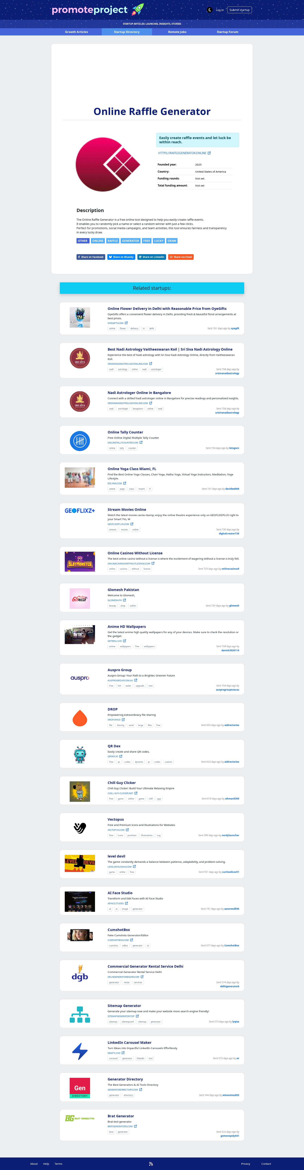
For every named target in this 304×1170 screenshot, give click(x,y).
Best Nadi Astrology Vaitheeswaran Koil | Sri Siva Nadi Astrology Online (170, 349)
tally (122, 448)
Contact (266, 1163)
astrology (122, 369)
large (140, 725)
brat (111, 1131)
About (34, 1163)
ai (110, 908)
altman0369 (232, 798)
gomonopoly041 (230, 1135)
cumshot (113, 945)
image (125, 908)
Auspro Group (120, 669)
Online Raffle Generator (152, 111)
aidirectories (231, 725)
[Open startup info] (79, 316)
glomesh (234, 605)
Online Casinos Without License (135, 553)
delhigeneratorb (229, 986)
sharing (120, 725)
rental (126, 982)
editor (125, 945)
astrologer (156, 369)
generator (130, 241)
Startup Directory (127, 32)
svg (158, 835)
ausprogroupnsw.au (227, 689)
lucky (158, 241)
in (144, 328)
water (128, 685)
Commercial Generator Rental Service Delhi (145, 966)
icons (120, 835)
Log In (220, 10)
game (121, 798)
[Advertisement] (152, 78)
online (97, 241)
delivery (134, 328)
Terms (58, 1163)
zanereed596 (231, 908)
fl (150, 488)
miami (142, 488)
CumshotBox (119, 929)
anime (112, 646)
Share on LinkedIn (153, 257)
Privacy (245, 1163)
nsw (151, 685)
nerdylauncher (230, 835)
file (110, 725)
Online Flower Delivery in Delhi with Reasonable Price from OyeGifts (167, 308)
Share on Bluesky (123, 257)
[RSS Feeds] (151, 1164)
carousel (113, 1058)
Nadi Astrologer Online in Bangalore (139, 392)
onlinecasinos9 (230, 568)
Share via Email (183, 257)
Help (46, 1163)
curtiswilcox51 (230, 872)
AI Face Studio (120, 892)
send (131, 725)
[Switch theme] (210, 10)
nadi (111, 369)
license (147, 568)
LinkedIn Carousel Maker (129, 1042)
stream (112, 529)
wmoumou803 (231, 1095)
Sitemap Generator (124, 1005)
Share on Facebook (92, 257)
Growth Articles (76, 32)
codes (127, 761)
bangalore (138, 408)
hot (119, 685)
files (150, 725)
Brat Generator (121, 1116)
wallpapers (125, 646)
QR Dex (114, 746)
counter (132, 448)
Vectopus (116, 819)
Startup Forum (227, 32)
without (135, 568)
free (146, 241)
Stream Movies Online (127, 509)
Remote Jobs (177, 32)
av (237, 1058)
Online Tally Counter (125, 432)
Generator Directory (125, 1079)
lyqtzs (235, 1021)
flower (123, 328)
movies (124, 529)
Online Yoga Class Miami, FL (132, 468)
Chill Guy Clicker (122, 782)
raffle (113, 241)
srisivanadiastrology (227, 373)
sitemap (113, 1021)
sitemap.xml (128, 1021)
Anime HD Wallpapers (127, 626)
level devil (116, 856)
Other (83, 241)
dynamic (139, 761)
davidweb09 (232, 488)
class (131, 488)
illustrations (147, 835)
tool (151, 1058)
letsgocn (234, 448)
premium (132, 835)
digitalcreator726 (229, 533)
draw (172, 241)
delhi (151, 328)
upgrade (140, 685)
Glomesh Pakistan (123, 589)
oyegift (235, 328)
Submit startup (240, 10)
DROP (113, 709)
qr (119, 761)
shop (123, 605)
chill (151, 798)
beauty (112, 605)
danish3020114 (230, 650)
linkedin (140, 1058)
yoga (122, 488)
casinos (123, 568)
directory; (128, 1095)
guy (159, 798)
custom (168, 761)
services (138, 982)
